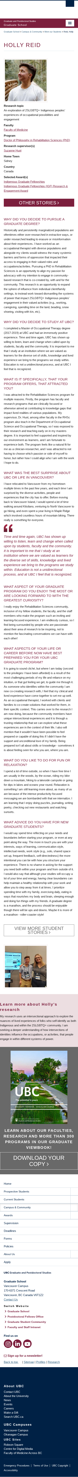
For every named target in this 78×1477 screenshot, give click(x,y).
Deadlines (10, 1230)
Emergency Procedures (17, 1465)
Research (54, 1362)
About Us (9, 1254)
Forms (8, 1238)
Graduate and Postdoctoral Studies (39, 1274)
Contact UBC (12, 1391)
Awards (8, 1215)
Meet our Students (52, 32)
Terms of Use (40, 1465)
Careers (9, 1408)
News (7, 1400)
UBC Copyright (60, 1465)
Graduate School (11, 32)
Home (7, 1183)
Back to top (11, 1362)
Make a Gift (11, 1412)
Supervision (11, 1223)
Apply (7, 1262)
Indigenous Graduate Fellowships (24, 181)
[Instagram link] (8, 1343)
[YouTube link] (27, 1343)
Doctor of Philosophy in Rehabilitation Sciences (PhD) (37, 140)
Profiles (40, 1362)
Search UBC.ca (13, 1416)
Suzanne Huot (12, 150)
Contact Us (11, 1299)
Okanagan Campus (16, 1434)
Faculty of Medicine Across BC (23, 1453)
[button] (26, 80)
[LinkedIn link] (17, 1343)
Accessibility (11, 1470)
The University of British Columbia (28, 8)
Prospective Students (16, 1191)
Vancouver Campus (16, 1430)
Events (8, 1404)
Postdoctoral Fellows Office (26, 1316)
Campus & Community (32, 32)
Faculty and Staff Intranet (24, 1327)
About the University (16, 1396)
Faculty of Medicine (16, 129)
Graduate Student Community (27, 1321)
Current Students (14, 1199)
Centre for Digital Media (18, 1448)
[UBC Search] (70, 5)
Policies (8, 1246)
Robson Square (13, 1444)
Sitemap (29, 1362)
